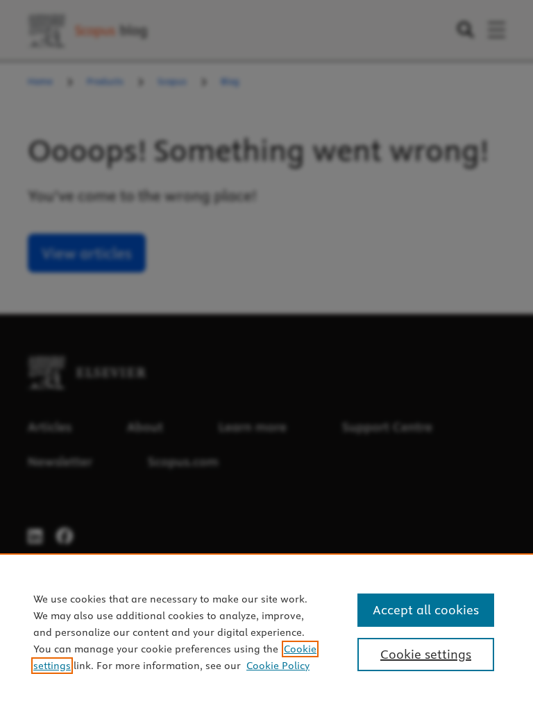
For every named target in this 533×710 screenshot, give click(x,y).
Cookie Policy (278, 665)
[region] (266, 631)
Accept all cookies (426, 610)
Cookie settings (425, 654)
